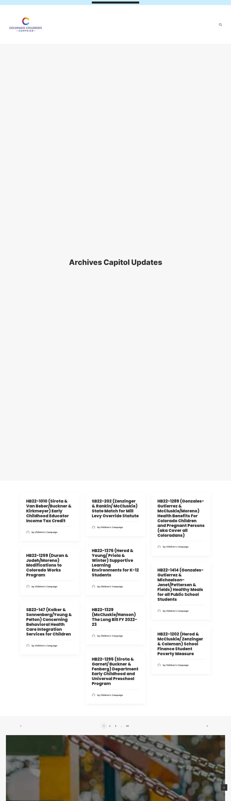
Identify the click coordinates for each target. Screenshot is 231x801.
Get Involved (149, 20)
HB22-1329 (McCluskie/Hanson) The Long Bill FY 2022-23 (114, 617)
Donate (205, 20)
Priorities (123, 20)
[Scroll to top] (224, 787)
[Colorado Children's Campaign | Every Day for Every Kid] (25, 24)
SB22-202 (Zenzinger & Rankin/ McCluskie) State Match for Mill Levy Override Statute (115, 508)
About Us (100, 20)
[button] (222, 24)
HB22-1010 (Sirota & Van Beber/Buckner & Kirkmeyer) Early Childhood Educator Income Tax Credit (49, 510)
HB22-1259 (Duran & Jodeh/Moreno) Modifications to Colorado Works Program (47, 565)
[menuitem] (222, 24)
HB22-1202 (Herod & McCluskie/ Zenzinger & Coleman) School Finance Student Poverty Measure (180, 643)
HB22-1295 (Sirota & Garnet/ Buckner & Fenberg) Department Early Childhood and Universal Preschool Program (115, 671)
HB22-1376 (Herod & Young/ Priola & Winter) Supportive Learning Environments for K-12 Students (115, 563)
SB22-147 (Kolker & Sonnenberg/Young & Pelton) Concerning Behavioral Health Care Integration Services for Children (49, 622)
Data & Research (179, 20)
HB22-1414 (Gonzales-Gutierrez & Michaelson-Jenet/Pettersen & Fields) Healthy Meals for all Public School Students (180, 584)
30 (127, 725)
